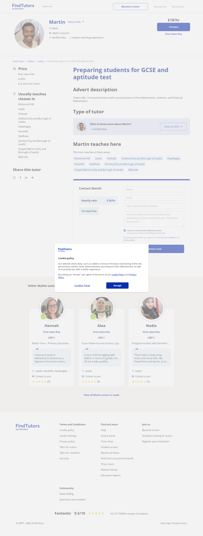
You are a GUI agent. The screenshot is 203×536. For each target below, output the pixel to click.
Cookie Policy (118, 274)
